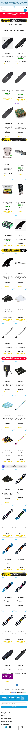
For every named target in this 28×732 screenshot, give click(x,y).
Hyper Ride (6, 728)
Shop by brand (5, 724)
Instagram (22, 728)
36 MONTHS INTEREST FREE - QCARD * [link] (7, 676)
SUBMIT (14, 706)
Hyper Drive (10, 728)
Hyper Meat (15, 728)
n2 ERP (19, 690)
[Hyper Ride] (13, 7)
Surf (2, 27)
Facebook (26, 728)
